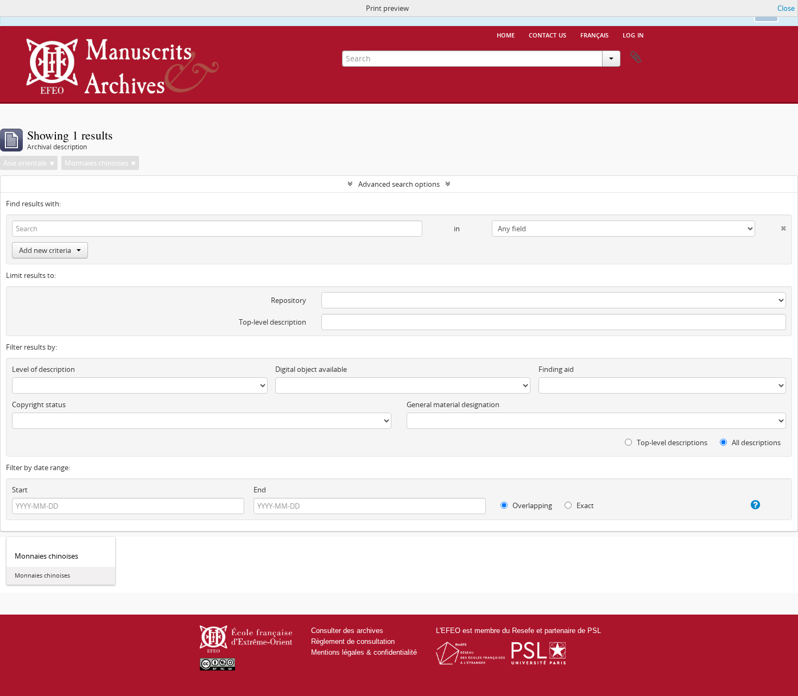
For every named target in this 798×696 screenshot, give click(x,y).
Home (506, 34)
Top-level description (272, 322)
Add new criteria (45, 250)
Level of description (43, 369)
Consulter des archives (347, 631)
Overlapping (531, 505)
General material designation (453, 404)
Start (20, 490)
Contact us (547, 34)
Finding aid (556, 369)
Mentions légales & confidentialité (364, 652)
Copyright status (39, 404)
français (594, 34)
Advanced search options (399, 184)
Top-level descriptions (671, 442)
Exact (584, 505)
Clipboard (635, 57)
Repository (288, 300)
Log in (633, 34)
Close (786, 8)
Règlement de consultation (353, 641)
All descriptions (755, 442)
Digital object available (311, 369)
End (260, 490)
